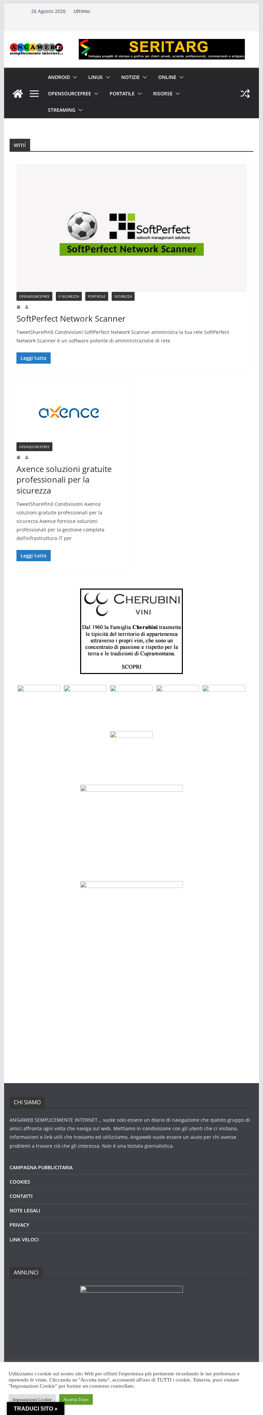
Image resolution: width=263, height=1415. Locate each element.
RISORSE (163, 93)
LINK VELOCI (24, 1239)
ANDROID (59, 77)
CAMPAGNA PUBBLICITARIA (41, 1167)
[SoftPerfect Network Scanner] (131, 228)
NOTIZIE (130, 77)
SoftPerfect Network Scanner (71, 318)
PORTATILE (122, 93)
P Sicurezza (69, 296)
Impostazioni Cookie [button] (32, 1399)
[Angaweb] (18, 93)
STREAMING (61, 110)
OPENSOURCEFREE (69, 93)
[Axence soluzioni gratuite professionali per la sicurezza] (68, 413)
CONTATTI (21, 1196)
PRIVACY (19, 1225)
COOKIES (20, 1181)
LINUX (95, 77)
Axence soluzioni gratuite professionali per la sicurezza (64, 479)
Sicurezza (123, 296)
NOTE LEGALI (25, 1210)
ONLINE (167, 77)
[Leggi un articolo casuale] (245, 93)
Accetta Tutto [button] (76, 1399)
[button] (73, 77)
